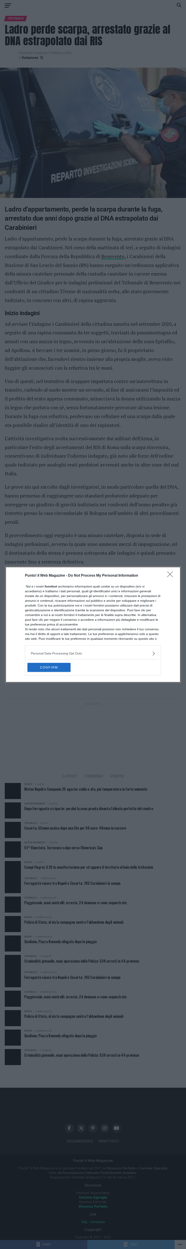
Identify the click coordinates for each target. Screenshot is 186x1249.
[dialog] (93, 624)
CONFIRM (49, 667)
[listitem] (93, 653)
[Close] (171, 575)
